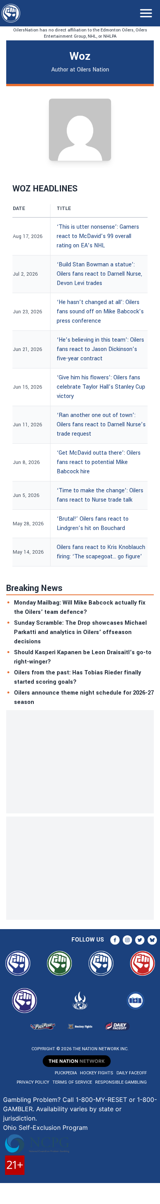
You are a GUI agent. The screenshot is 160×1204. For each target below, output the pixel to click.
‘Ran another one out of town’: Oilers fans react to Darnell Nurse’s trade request (101, 424)
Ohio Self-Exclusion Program (45, 1127)
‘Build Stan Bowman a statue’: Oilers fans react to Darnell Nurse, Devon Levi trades (99, 274)
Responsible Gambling (121, 1082)
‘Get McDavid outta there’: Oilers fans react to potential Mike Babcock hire (99, 462)
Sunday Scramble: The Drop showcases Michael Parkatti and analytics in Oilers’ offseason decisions (80, 632)
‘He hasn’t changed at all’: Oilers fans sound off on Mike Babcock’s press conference (100, 311)
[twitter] (139, 940)
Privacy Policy (33, 1082)
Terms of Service (72, 1082)
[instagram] (127, 940)
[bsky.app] (152, 940)
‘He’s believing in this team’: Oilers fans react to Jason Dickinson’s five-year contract (100, 349)
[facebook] (115, 940)
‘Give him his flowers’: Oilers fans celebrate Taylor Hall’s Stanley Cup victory (101, 387)
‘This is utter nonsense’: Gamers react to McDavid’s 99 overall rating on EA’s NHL (98, 236)
